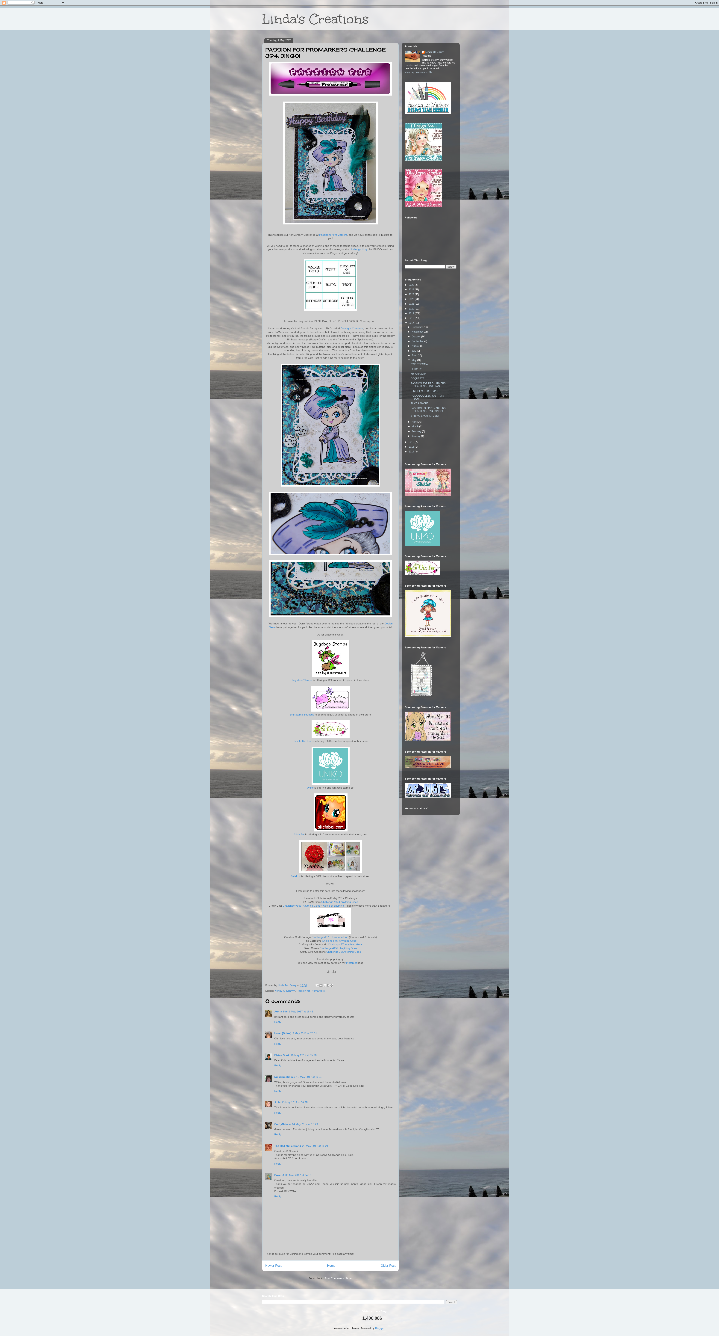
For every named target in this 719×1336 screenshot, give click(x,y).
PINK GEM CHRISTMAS (424, 391)
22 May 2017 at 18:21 (315, 1145)
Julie (277, 1102)
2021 (412, 303)
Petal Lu (296, 876)
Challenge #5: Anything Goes (339, 940)
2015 (412, 446)
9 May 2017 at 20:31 (304, 1033)
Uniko (310, 787)
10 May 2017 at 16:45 (309, 1076)
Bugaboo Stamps (302, 680)
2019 (412, 313)
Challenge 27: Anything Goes (345, 944)
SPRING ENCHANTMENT (425, 415)
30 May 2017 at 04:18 (298, 1175)
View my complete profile (418, 72)
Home (331, 1265)
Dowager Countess (352, 328)
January (416, 436)
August (416, 346)
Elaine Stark (281, 1055)
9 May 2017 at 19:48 (301, 1011)
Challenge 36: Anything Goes (343, 951)
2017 (412, 322)
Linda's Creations (315, 19)
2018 (412, 318)
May (414, 360)
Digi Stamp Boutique (302, 714)
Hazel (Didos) (282, 1033)
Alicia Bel (299, 834)
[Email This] (317, 985)
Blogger (379, 1328)
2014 (412, 451)
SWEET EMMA (419, 364)
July (414, 350)
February (417, 431)
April (414, 421)
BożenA (279, 1175)
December (418, 327)
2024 (412, 289)
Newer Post (273, 1265)
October (416, 336)
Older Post (388, 1265)
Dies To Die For (302, 740)
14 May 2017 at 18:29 (305, 1124)
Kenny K (280, 990)
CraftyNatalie (282, 1124)
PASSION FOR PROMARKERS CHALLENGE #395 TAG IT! (428, 385)
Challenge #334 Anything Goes (339, 901)
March (415, 426)
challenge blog (358, 249)
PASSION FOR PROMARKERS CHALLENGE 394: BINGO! (428, 410)
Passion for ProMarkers (333, 234)
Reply (277, 1021)
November (418, 331)
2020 (412, 308)
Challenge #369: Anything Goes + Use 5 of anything (313, 905)
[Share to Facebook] (328, 985)
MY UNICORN (418, 373)
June (415, 355)
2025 (412, 284)
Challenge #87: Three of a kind (330, 937)
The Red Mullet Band (287, 1145)
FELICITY (416, 369)
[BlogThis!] (321, 985)
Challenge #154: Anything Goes (338, 948)
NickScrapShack (284, 1076)
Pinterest (351, 962)
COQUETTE (417, 378)
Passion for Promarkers (311, 990)
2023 (412, 294)
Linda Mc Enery (434, 52)
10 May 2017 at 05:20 (304, 1055)
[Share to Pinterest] (331, 985)
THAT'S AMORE (420, 403)
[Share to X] (324, 985)
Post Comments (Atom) (339, 1278)
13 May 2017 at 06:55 (295, 1102)
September (418, 341)
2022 (412, 299)
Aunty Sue (281, 1011)
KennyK (290, 990)
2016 (412, 442)
